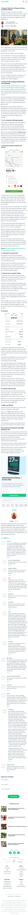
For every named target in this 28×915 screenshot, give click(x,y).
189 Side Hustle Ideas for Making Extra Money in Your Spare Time (16, 844)
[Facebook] (10, 852)
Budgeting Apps (7, 881)
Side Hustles (7, 868)
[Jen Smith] (3, 22)
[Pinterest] (18, 852)
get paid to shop (21, 407)
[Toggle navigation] (26, 1)
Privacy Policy (11, 896)
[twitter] (15, 521)
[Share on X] (8, 505)
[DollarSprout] (5, 1)
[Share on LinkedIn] (16, 505)
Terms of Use (17, 896)
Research (21, 874)
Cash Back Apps (7, 883)
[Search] (23, 1)
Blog (21, 883)
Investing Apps (7, 884)
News (21, 871)
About (21, 881)
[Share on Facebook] (3, 505)
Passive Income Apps (7, 888)
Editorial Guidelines (21, 886)
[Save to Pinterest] (12, 505)
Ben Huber (13, 26)
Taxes (21, 876)
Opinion (21, 873)
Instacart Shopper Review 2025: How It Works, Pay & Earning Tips (16, 809)
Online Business (7, 871)
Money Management (21, 869)
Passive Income (7, 873)
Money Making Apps (7, 886)
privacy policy (5, 500)
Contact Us (21, 884)
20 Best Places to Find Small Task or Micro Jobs (17, 826)
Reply (8, 557)
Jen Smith (12, 22)
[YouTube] (14, 852)
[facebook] (17, 521)
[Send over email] (21, 505)
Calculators (21, 868)
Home (2, 28)
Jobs (7, 869)
